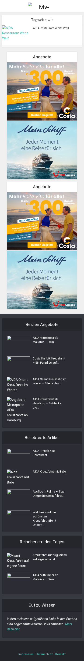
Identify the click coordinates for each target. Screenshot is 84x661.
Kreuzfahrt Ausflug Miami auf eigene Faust (50, 557)
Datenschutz (44, 654)
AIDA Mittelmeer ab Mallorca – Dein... (45, 340)
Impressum (26, 654)
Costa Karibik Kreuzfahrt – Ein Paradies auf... (49, 360)
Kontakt (60, 654)
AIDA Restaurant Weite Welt (51, 28)
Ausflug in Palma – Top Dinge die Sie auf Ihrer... (48, 493)
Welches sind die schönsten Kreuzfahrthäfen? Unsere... (44, 518)
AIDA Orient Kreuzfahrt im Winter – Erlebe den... (49, 381)
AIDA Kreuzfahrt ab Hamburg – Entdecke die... (47, 403)
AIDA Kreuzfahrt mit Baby (49, 471)
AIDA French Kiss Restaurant (44, 453)
